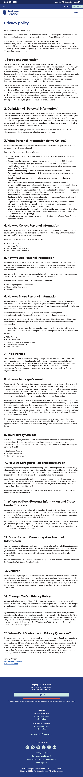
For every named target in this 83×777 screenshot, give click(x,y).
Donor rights (41, 762)
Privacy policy (41, 753)
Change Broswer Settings (16, 453)
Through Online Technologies (17, 248)
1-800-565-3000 (11, 664)
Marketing (10, 289)
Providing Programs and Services (19, 285)
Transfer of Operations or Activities (20, 342)
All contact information (40, 734)
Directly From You (13, 243)
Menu (76, 12)
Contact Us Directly (14, 451)
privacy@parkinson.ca (13, 661)
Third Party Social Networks (17, 251)
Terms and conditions (40, 756)
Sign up (41, 694)
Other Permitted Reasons (16, 344)
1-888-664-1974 (10, 2)
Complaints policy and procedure (40, 759)
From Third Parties (13, 246)
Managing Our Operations (16, 287)
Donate (76, 7)
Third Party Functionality (16, 456)
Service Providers (13, 339)
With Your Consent (13, 347)
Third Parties (11, 337)
